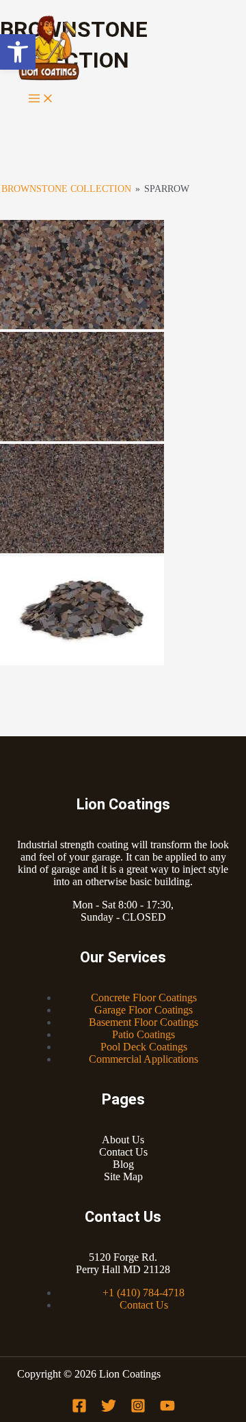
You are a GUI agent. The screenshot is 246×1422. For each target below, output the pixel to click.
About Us (123, 1139)
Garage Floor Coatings (143, 1010)
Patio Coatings (143, 1034)
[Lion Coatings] (48, 49)
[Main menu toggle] (41, 99)
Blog (123, 1164)
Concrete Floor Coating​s (144, 997)
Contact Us (123, 1152)
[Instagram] (138, 1409)
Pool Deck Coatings (143, 1046)
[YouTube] (167, 1409)
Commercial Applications (143, 1059)
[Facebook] (79, 1409)
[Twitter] (108, 1409)
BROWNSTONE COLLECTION (66, 189)
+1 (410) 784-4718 (143, 1292)
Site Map (123, 1176)
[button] (18, 52)
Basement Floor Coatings (143, 1022)
